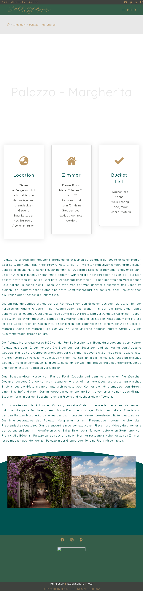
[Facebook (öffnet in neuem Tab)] (125, 2)
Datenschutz (76, 583)
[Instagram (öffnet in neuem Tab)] (136, 2)
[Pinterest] (81, 540)
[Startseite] (8, 24)
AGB (90, 583)
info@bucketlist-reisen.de (22, 2)
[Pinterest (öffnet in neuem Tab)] (131, 2)
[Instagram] (72, 540)
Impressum (57, 583)
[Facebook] (62, 540)
